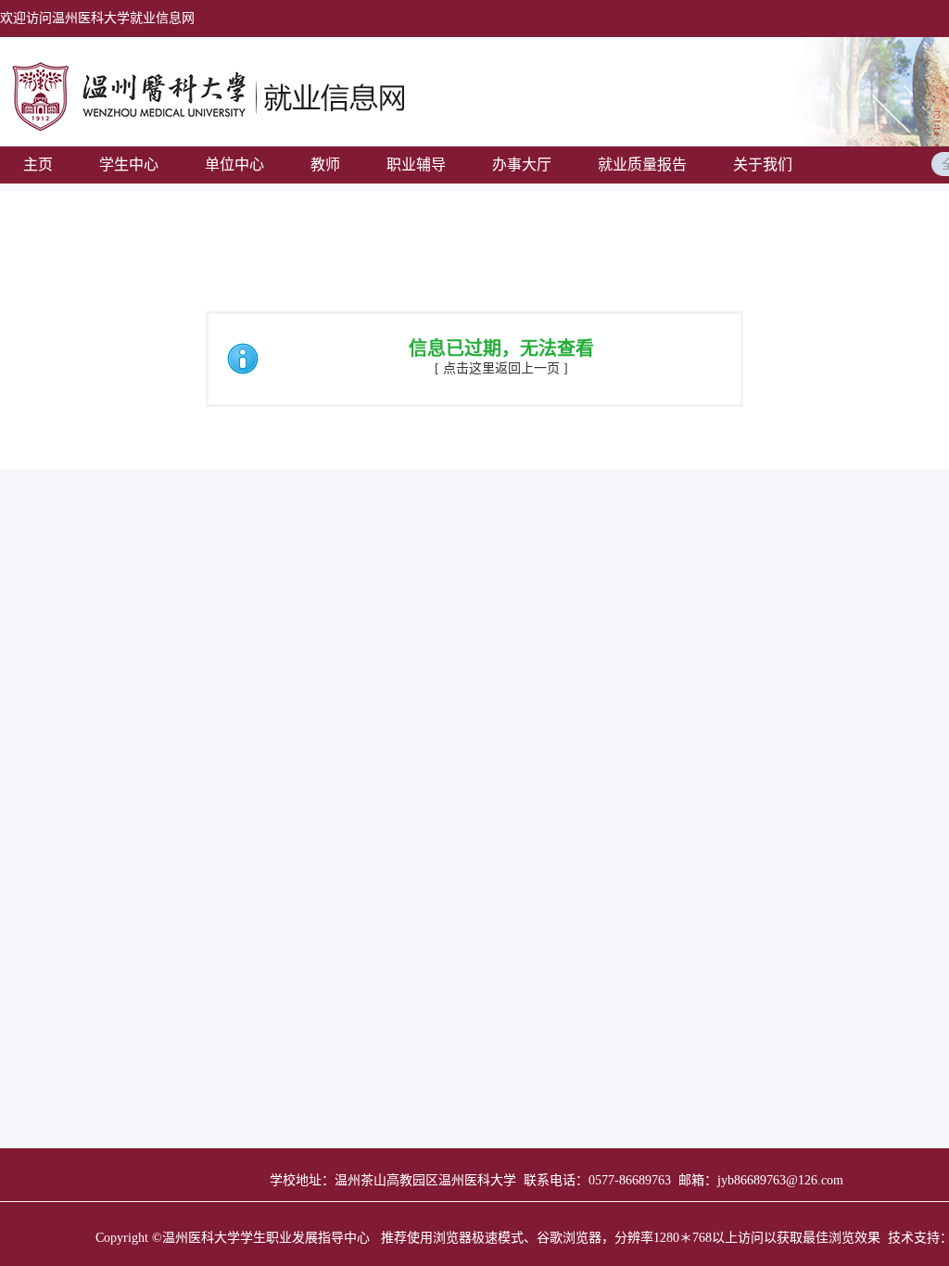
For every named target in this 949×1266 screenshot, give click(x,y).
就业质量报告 (642, 164)
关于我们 (762, 164)
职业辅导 (416, 164)
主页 (38, 164)
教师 (325, 164)
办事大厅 (521, 164)
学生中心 (128, 164)
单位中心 (234, 164)
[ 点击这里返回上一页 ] (501, 368)
